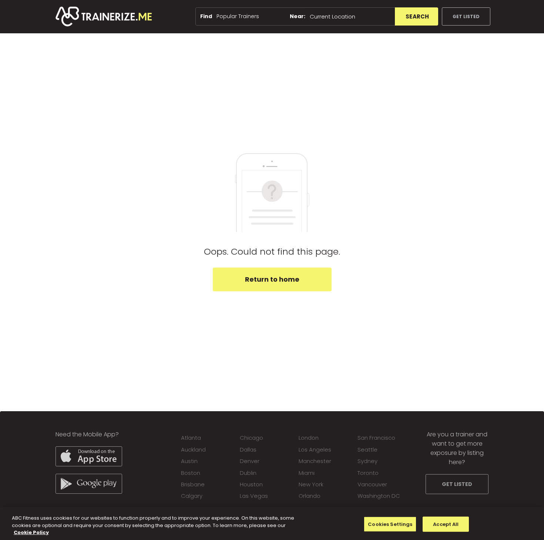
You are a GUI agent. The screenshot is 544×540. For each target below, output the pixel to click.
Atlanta (191, 438)
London (309, 438)
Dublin (248, 473)
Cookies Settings (390, 523)
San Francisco (376, 438)
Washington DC (378, 496)
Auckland (193, 449)
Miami (307, 473)
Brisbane (193, 484)
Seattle (367, 449)
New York (311, 484)
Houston (251, 484)
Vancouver (372, 484)
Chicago (251, 438)
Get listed (466, 16)
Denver (249, 461)
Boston (190, 473)
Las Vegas (254, 496)
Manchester (315, 461)
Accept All (446, 523)
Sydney (367, 461)
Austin (189, 461)
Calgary (191, 496)
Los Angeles (315, 449)
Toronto (368, 473)
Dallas (248, 449)
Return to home (272, 279)
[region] (272, 523)
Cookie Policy (31, 532)
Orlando (309, 496)
